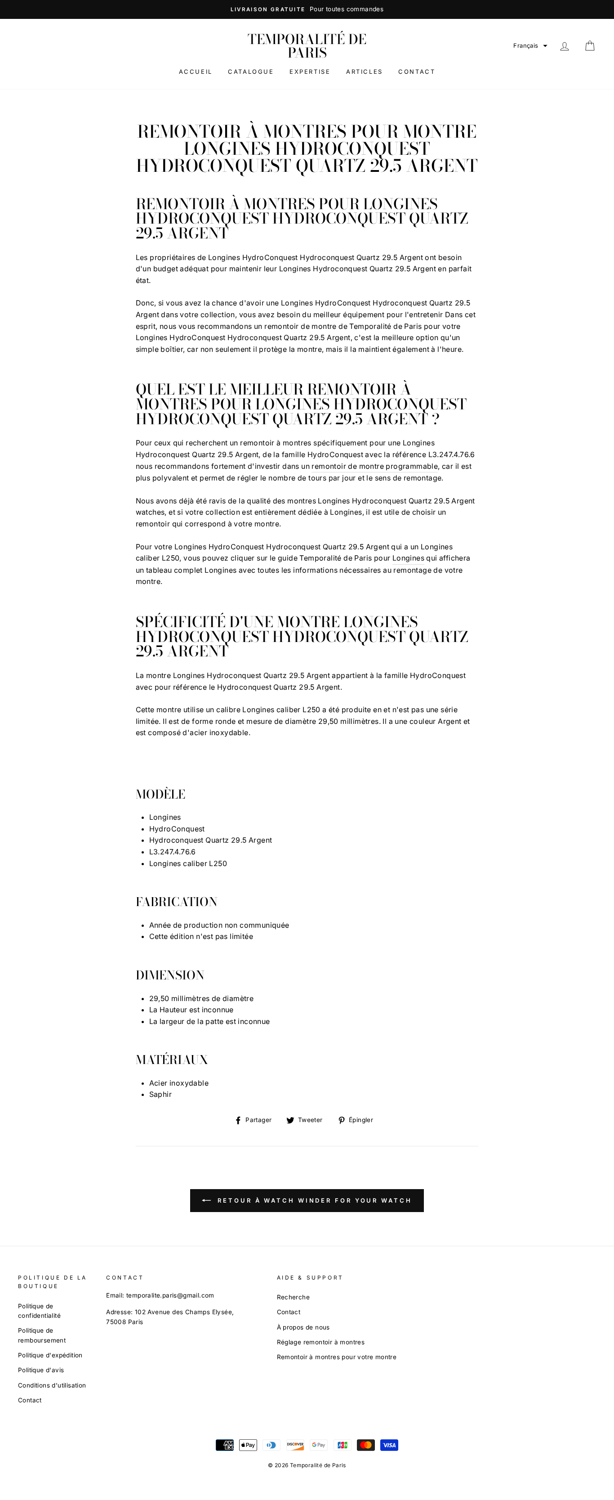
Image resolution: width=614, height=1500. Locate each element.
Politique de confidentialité (39, 1311)
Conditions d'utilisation (52, 1385)
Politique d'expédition (50, 1355)
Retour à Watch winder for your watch (313, 1200)
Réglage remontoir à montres (321, 1342)
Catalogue (251, 71)
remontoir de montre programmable (374, 466)
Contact (416, 71)
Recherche (293, 1297)
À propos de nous (303, 1327)
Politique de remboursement (42, 1335)
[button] (530, 45)
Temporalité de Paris (307, 46)
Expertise (309, 71)
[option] (307, 9)
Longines (408, 557)
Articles (364, 71)
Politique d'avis (41, 1370)
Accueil (196, 71)
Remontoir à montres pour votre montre (337, 1357)
